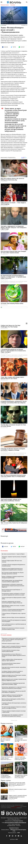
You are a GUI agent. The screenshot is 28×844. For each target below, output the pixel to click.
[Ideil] (14, 839)
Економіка (12, 5)
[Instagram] (13, 836)
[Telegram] (16, 836)
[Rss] (21, 836)
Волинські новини (5, 5)
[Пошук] (26, 2)
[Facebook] (7, 836)
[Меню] (1, 2)
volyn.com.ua (17, 806)
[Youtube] (18, 836)
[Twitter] (10, 836)
